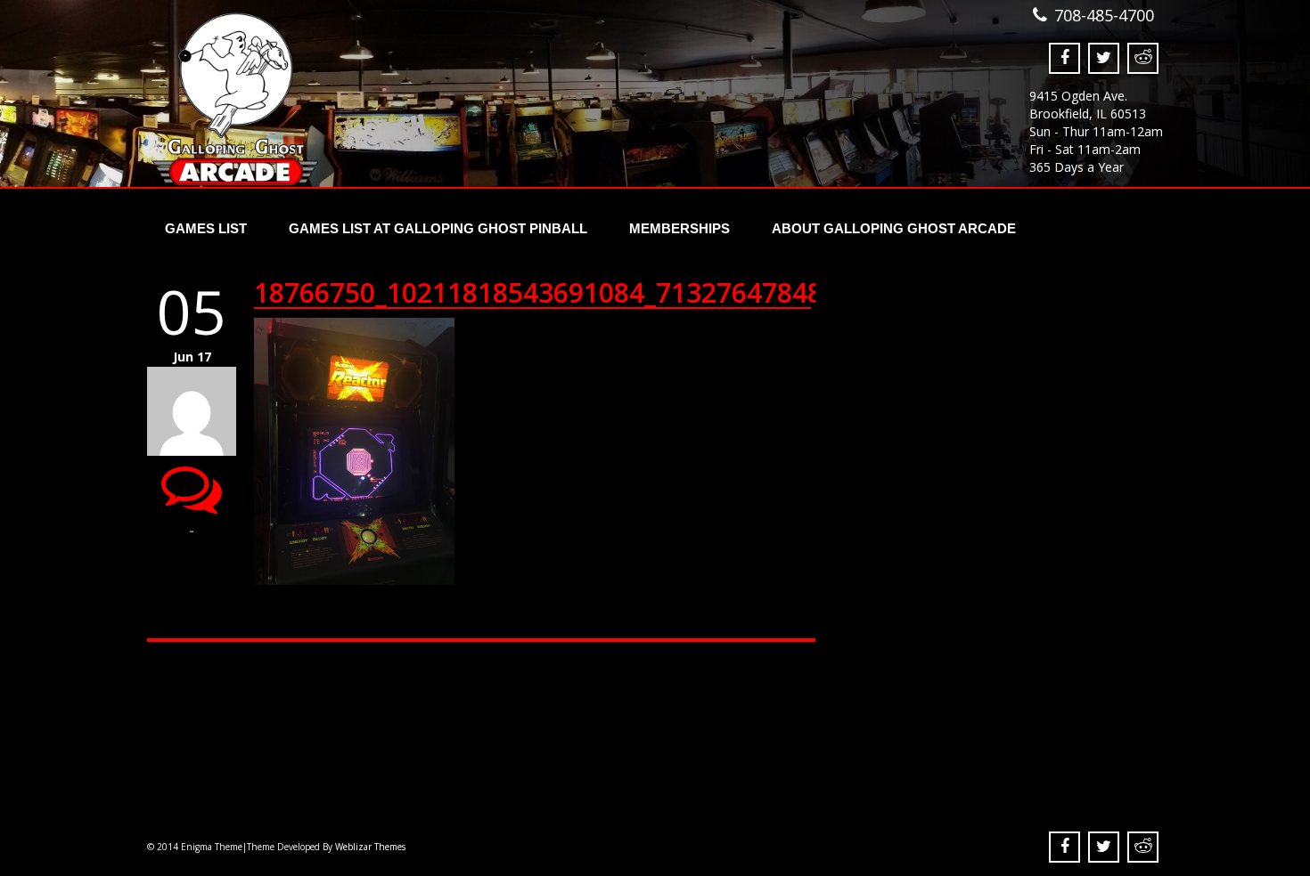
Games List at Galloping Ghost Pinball (438, 228)
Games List (206, 228)
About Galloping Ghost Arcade (894, 228)
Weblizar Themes (370, 846)
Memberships (679, 228)
